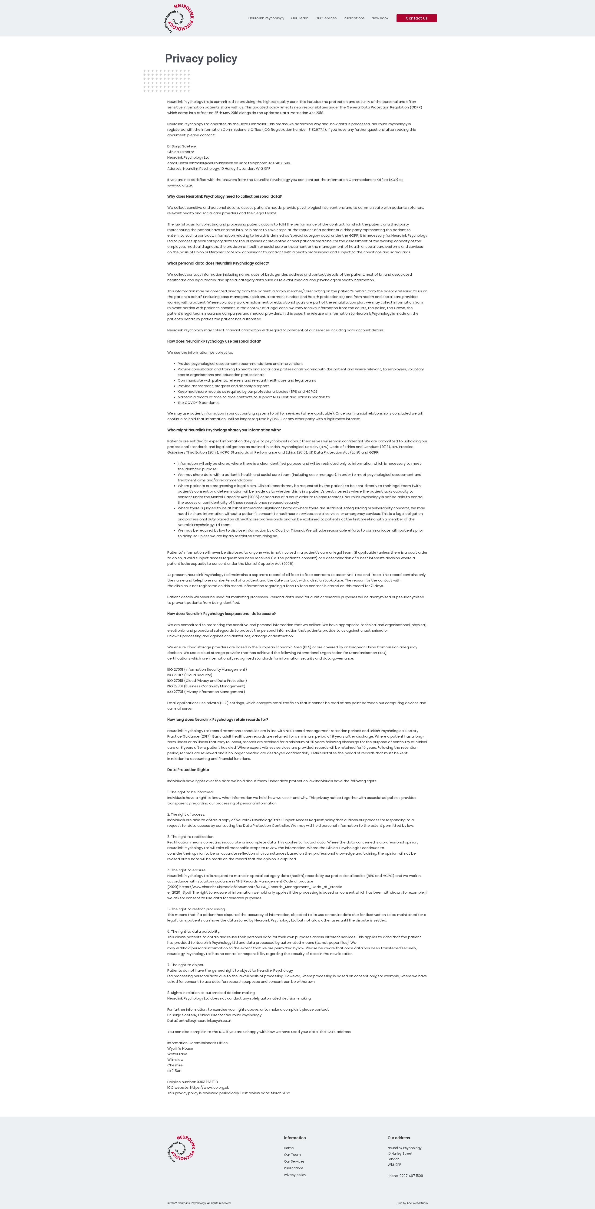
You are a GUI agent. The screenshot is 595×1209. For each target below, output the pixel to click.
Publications (354, 18)
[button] (417, 18)
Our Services (326, 18)
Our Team (299, 18)
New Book (380, 18)
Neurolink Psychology (266, 18)
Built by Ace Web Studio (412, 1203)
